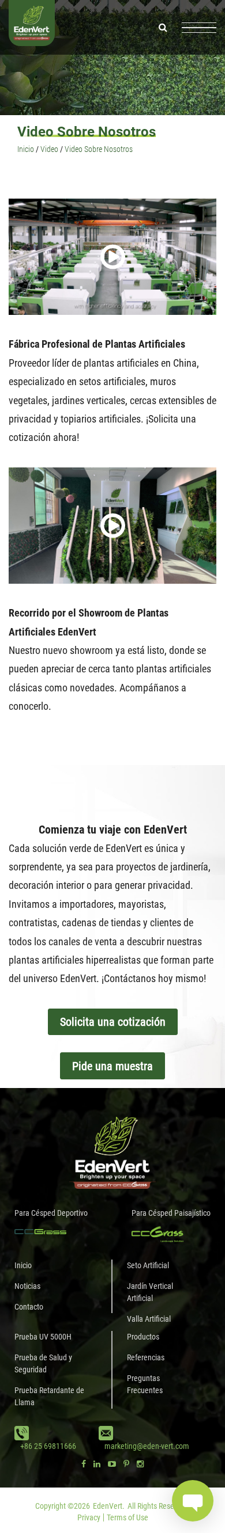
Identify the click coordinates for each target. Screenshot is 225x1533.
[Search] (163, 27)
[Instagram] (140, 1464)
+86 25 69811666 (48, 1446)
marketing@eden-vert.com (146, 1446)
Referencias (145, 1357)
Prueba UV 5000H (43, 1336)
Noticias (27, 1286)
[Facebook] (83, 1464)
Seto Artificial (148, 1265)
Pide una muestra (112, 1066)
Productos (143, 1336)
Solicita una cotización (113, 1022)
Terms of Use (127, 1517)
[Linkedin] (96, 1464)
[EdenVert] (32, 27)
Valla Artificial (149, 1318)
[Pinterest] (126, 1464)
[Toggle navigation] (199, 27)
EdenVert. (109, 1506)
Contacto (28, 1306)
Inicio (23, 1265)
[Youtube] (112, 1464)
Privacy (88, 1517)
